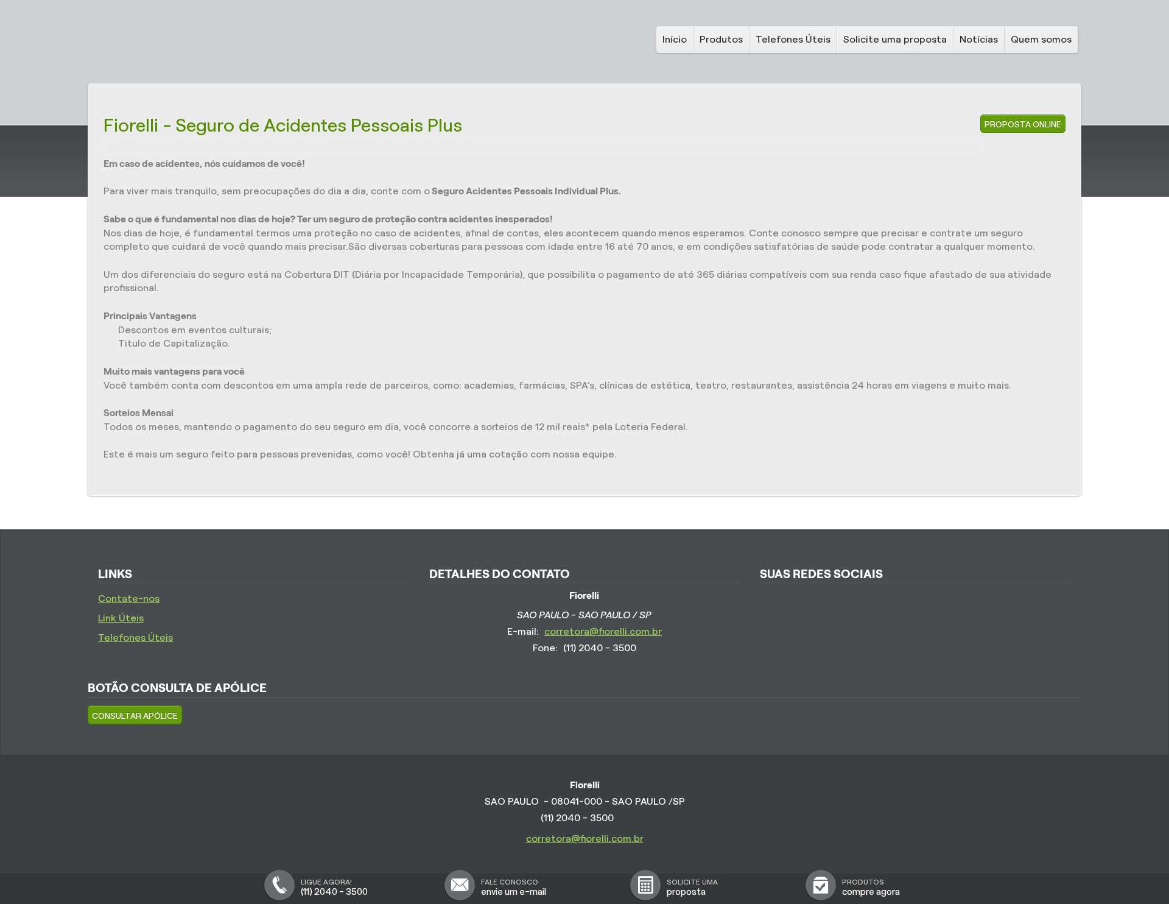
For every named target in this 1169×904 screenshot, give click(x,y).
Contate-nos (129, 598)
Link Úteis (121, 618)
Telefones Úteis (793, 39)
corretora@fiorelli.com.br (603, 631)
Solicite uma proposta (895, 39)
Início (674, 39)
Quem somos (1041, 39)
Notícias (979, 39)
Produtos (721, 39)
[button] (135, 714)
